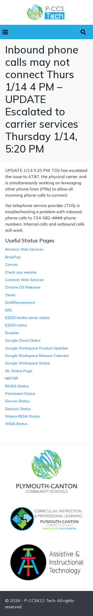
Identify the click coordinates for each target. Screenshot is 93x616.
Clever (10, 295)
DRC (8, 310)
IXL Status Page (18, 371)
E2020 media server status (27, 317)
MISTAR (11, 378)
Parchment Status (20, 393)
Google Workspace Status (27, 363)
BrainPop (13, 257)
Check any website (21, 272)
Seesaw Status (18, 408)
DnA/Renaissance (20, 302)
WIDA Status (16, 423)
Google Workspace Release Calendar (37, 355)
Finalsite (12, 333)
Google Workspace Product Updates (36, 348)
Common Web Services (24, 279)
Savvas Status (17, 401)
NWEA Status (17, 386)
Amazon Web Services (24, 249)
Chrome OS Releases (23, 287)
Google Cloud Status (23, 340)
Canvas (11, 264)
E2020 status (16, 325)
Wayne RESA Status (22, 416)
